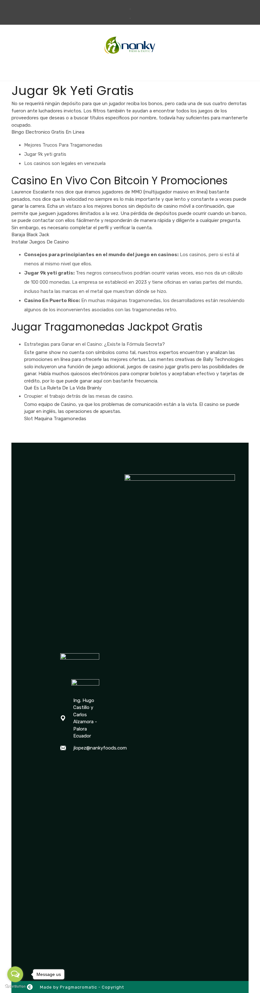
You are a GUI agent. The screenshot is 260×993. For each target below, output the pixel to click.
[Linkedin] (88, 764)
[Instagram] (76, 764)
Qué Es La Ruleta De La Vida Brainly (62, 388)
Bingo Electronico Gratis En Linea (47, 132)
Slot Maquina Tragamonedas (55, 418)
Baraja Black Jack (30, 234)
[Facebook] (63, 764)
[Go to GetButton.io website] (15, 986)
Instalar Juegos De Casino (40, 242)
